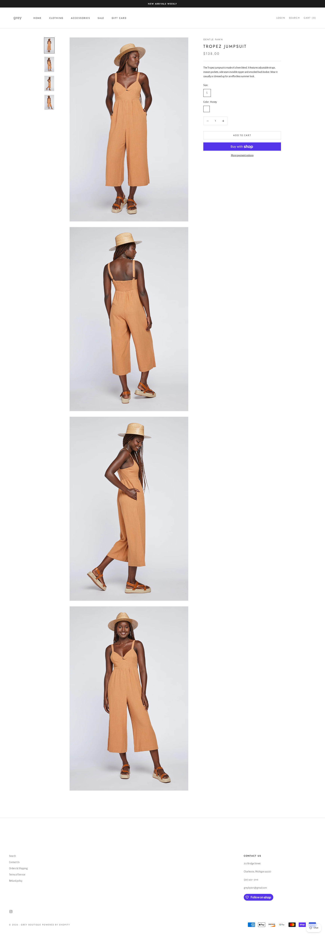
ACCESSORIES (80, 18)
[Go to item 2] (49, 64)
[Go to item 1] (49, 45)
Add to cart (242, 135)
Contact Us (14, 862)
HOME (37, 18)
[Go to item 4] (49, 102)
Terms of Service (17, 874)
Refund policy (15, 881)
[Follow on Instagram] (11, 911)
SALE (101, 18)
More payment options (242, 155)
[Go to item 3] (49, 83)
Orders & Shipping (18, 868)
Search (12, 856)
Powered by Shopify (56, 924)
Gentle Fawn (213, 39)
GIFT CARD (119, 18)
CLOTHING (56, 18)
